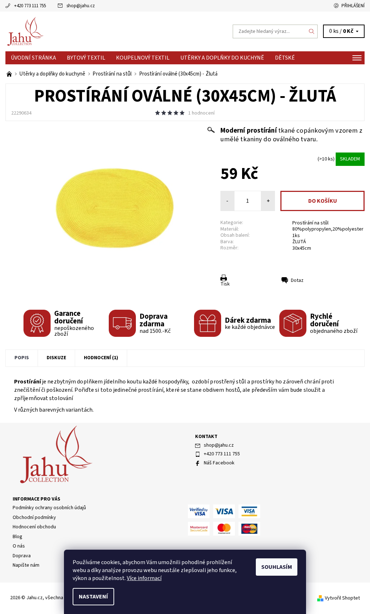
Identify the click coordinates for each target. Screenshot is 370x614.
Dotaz (297, 280)
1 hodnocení (201, 113)
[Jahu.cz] (95, 31)
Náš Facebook (219, 463)
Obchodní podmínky (34, 517)
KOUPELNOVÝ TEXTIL (142, 58)
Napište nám (26, 565)
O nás (19, 546)
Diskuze (56, 357)
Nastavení (93, 597)
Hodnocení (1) (101, 357)
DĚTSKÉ (285, 58)
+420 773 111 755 (30, 6)
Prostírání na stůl (310, 223)
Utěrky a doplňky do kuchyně (222, 58)
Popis (21, 357)
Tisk (225, 284)
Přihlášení (353, 6)
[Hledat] (312, 31)
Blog (17, 536)
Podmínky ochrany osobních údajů (49, 507)
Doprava (22, 555)
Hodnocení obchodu (34, 527)
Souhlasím (276, 567)
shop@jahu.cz (80, 6)
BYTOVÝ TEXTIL (86, 58)
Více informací (144, 578)
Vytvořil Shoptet (342, 598)
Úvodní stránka (33, 58)
